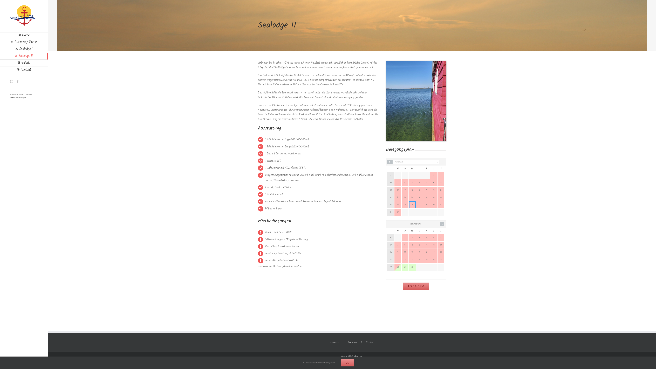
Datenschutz (352, 342)
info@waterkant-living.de (18, 98)
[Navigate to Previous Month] (389, 162)
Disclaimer (369, 342)
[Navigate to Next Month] (442, 224)
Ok (347, 362)
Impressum (335, 342)
